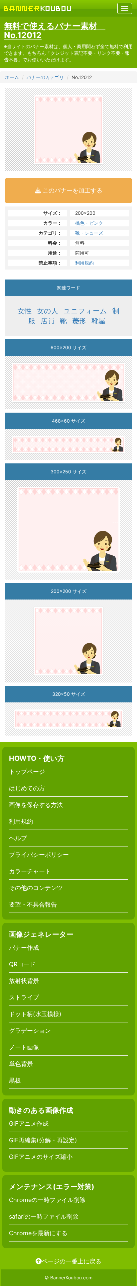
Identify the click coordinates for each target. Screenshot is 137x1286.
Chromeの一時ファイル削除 (47, 1199)
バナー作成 (24, 947)
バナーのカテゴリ (45, 77)
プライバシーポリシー (39, 854)
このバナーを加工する (71, 190)
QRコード (22, 964)
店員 (48, 321)
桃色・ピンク (89, 223)
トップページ (27, 771)
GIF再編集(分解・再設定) (43, 1140)
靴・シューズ (89, 233)
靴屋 (98, 321)
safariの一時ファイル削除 (43, 1216)
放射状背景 (24, 980)
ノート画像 (24, 1047)
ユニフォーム (85, 311)
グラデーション (30, 1030)
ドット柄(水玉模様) (35, 1013)
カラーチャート (30, 871)
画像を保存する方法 (36, 804)
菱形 (79, 321)
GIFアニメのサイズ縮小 (40, 1156)
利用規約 (84, 263)
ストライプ (24, 997)
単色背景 (21, 1063)
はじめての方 (27, 788)
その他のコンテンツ (36, 887)
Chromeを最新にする (38, 1233)
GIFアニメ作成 (29, 1123)
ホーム (12, 77)
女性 (25, 311)
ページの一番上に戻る (71, 1261)
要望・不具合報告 (33, 904)
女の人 (47, 311)
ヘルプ (18, 838)
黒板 (15, 1080)
